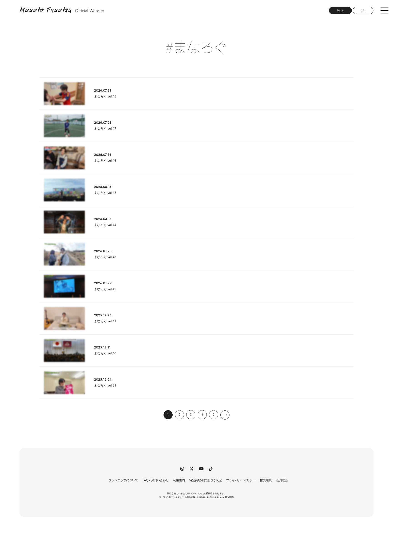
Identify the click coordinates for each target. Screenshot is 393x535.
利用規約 (179, 480)
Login (340, 10)
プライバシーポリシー (241, 480)
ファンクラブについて (123, 480)
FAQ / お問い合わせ (155, 480)
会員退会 (282, 480)
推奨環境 (266, 480)
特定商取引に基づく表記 (205, 480)
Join (363, 10)
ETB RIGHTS (227, 497)
